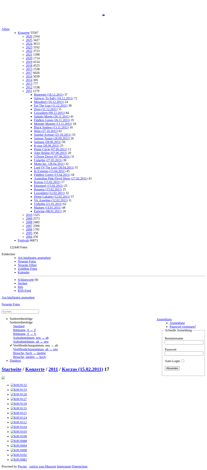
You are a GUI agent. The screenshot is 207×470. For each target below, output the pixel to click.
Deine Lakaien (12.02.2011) (52, 196)
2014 (29, 80)
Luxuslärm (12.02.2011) (49, 193)
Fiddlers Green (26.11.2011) (52, 120)
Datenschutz (80, 466)
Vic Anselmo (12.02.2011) (51, 200)
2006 (29, 229)
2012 (29, 87)
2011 (29, 91)
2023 (29, 47)
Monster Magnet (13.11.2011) (53, 123)
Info (20, 287)
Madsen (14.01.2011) (47, 207)
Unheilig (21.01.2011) (48, 204)
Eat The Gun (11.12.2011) (51, 105)
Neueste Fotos (27, 261)
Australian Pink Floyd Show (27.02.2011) (61, 178)
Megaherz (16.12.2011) (49, 102)
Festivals (23, 240)
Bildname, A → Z (24, 330)
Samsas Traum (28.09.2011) (52, 138)
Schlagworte (26, 279)
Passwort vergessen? (183, 326)
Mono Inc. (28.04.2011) (49, 164)
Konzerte (24, 32)
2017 (29, 72)
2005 (29, 233)
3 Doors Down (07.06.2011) (52, 156)
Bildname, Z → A (24, 334)
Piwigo (22, 466)
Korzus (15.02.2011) (47, 182)
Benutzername (174, 338)
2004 (29, 236)
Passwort (170, 349)
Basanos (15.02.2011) (48, 189)
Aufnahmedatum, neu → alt (31, 337)
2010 (29, 215)
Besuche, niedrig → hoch (29, 357)
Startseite (11, 369)
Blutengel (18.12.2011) (48, 94)
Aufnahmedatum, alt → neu (31, 341)
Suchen (22, 283)
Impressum (64, 466)
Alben (6, 29)
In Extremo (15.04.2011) (49, 171)
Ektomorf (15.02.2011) (48, 185)
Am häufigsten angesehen (34, 257)
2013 (29, 83)
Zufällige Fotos (27, 268)
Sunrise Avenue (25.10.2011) (52, 134)
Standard (18, 326)
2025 (29, 40)
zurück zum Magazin (42, 466)
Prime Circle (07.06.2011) (50, 149)
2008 (29, 222)
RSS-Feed (24, 290)
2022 (29, 51)
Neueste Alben (27, 265)
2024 (29, 43)
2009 (29, 218)
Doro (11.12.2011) (46, 109)
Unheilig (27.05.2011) (48, 160)
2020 (29, 58)
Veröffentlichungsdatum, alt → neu (35, 349)
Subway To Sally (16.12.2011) (53, 98)
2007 (29, 226)
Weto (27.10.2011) (46, 131)
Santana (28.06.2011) (47, 142)
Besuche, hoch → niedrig (29, 353)
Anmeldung (164, 319)
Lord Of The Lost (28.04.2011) (54, 167)
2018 (29, 65)
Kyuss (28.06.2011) (46, 145)
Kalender (24, 272)
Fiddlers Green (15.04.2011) (52, 175)
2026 (29, 36)
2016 (29, 76)
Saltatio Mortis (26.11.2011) (52, 116)
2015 (29, 69)
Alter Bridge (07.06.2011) (50, 153)
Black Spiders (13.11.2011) (51, 127)
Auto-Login (173, 361)
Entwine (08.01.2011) (48, 211)
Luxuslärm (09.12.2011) (49, 113)
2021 (29, 54)
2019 (29, 62)
